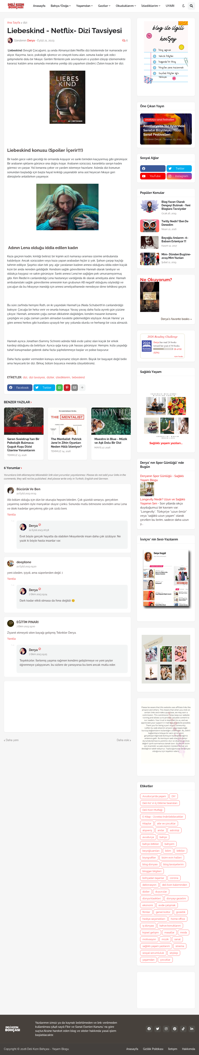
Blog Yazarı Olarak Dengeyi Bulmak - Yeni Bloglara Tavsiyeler (175, 205)
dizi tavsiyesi (37, 377)
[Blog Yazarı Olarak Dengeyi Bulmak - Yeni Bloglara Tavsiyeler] (149, 206)
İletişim (172, 1049)
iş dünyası (148, 925)
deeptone (24, 562)
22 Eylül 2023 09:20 (26, 566)
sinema (179, 946)
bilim (168, 850)
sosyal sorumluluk (153, 952)
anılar (161, 830)
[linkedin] (192, 1029)
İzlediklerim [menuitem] (149, 6)
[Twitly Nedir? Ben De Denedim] (149, 226)
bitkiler (181, 850)
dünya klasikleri (151, 898)
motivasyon (149, 939)
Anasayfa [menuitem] (39, 6)
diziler (50, 377)
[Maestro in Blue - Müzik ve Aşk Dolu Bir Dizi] (111, 421)
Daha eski (123, 740)
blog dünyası (150, 864)
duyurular (161, 891)
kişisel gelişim (150, 932)
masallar (169, 932)
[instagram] (166, 1029)
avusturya (148, 837)
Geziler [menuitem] (103, 6)
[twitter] (157, 1029)
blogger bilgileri (151, 871)
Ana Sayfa (13, 22)
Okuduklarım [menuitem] (125, 6)
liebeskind (78, 377)
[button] (183, 6)
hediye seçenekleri (153, 918)
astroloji (174, 830)
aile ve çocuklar (166, 823)
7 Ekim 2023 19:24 (38, 594)
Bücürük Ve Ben (28, 489)
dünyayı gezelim (176, 898)
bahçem (169, 843)
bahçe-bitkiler (150, 843)
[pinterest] (174, 1029)
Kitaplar (146, 823)
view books (178, 356)
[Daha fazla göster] (82, 387)
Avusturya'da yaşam (154, 796)
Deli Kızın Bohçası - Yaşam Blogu (48, 1049)
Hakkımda (188, 1049)
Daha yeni (12, 740)
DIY (173, 796)
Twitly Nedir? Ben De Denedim (174, 223)
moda (183, 932)
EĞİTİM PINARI (28, 622)
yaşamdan (148, 959)
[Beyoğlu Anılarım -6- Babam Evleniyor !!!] (149, 242)
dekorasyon (149, 884)
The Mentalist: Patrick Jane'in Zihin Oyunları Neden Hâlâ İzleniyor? (66, 442)
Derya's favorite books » (176, 319)
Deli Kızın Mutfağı (152, 809)
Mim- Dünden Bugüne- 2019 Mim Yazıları (176, 256)
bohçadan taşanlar (153, 878)
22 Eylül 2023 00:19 (26, 493)
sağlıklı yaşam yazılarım (156, 946)
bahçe (163, 837)
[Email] (74, 387)
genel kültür (163, 912)
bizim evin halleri (172, 857)
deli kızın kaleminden (174, 884)
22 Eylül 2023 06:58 (39, 530)
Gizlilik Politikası (153, 1049)
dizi (25, 22)
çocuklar (165, 959)
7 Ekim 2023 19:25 (38, 654)
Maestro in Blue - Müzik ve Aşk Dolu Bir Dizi (110, 441)
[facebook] (153, 168)
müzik (165, 939)
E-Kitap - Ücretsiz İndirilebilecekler (162, 816)
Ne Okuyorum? (156, 279)
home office (178, 918)
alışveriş (147, 830)
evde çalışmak (167, 905)
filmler (146, 912)
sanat (177, 939)
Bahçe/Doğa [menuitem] (59, 6)
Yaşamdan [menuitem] (83, 6)
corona (174, 878)
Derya (33, 526)
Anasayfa (132, 1049)
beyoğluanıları (151, 850)
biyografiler (149, 857)
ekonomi (147, 905)
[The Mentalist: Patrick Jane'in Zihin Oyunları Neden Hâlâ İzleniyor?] (67, 421)
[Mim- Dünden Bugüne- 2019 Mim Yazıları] (149, 259)
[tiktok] (183, 1029)
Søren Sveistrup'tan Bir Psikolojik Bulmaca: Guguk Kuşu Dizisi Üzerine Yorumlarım (23, 444)
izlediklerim (63, 377)
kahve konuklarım (170, 925)
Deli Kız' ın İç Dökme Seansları (159, 803)
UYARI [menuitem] (170, 6)
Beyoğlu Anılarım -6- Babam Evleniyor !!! (174, 239)
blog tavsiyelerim (173, 864)
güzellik (180, 912)
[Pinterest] (67, 387)
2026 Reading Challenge (163, 336)
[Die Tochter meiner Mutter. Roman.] (149, 311)
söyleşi (174, 952)
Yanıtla (11, 514)
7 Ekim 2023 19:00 (26, 626)
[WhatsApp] (59, 387)
